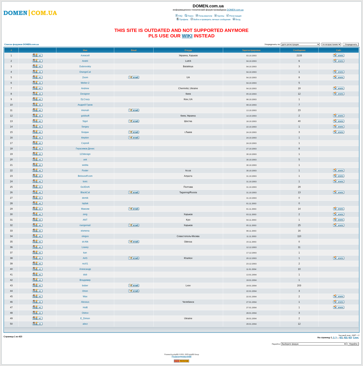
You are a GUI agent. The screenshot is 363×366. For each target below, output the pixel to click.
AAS (85, 258)
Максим (85, 209)
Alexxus (85, 302)
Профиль (183, 19)
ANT (85, 220)
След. (356, 337)
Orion (85, 291)
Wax (85, 296)
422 (345, 337)
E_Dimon (85, 318)
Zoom (85, 77)
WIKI (187, 35)
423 (350, 337)
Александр (85, 269)
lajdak (85, 203)
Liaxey (85, 247)
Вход (238, 19)
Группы (220, 16)
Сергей (85, 143)
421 (341, 337)
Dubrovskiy (85, 66)
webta (85, 165)
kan (85, 252)
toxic (85, 181)
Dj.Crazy (85, 99)
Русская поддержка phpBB (181, 356)
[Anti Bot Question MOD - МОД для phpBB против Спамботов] (181, 362)
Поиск (190, 16)
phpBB (175, 354)
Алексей (85, 55)
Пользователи (205, 16)
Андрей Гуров (85, 104)
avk (85, 159)
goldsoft (85, 115)
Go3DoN (85, 187)
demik (85, 198)
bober (85, 285)
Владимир (85, 280)
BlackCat (85, 192)
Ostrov (85, 313)
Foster (85, 170)
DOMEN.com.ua (235, 9)
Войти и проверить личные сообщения (211, 19)
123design (85, 154)
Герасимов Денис (85, 148)
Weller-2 (85, 83)
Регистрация (235, 16)
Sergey (85, 126)
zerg (85, 214)
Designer (85, 94)
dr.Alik (85, 241)
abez (85, 324)
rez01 (85, 263)
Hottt (85, 307)
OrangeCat (85, 72)
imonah (85, 110)
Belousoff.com (85, 176)
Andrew (85, 88)
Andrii (85, 61)
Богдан (85, 132)
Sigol (85, 121)
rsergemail (85, 225)
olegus (85, 236)
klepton (85, 137)
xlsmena (85, 230)
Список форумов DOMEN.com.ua (21, 44)
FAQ (180, 16)
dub (85, 274)
